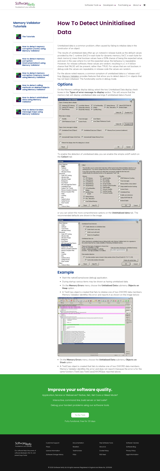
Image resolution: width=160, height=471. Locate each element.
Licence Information (53, 451)
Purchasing (123, 5)
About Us (102, 447)
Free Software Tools (106, 443)
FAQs (74, 454)
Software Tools (92, 5)
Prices (48, 447)
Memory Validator (70, 76)
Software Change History (54, 454)
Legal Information (132, 454)
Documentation (78, 443)
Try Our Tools (80, 415)
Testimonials (77, 451)
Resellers (76, 447)
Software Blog (131, 447)
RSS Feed (102, 454)
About (136, 5)
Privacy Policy (131, 451)
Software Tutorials (132, 443)
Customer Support (52, 443)
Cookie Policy (104, 451)
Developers (108, 5)
